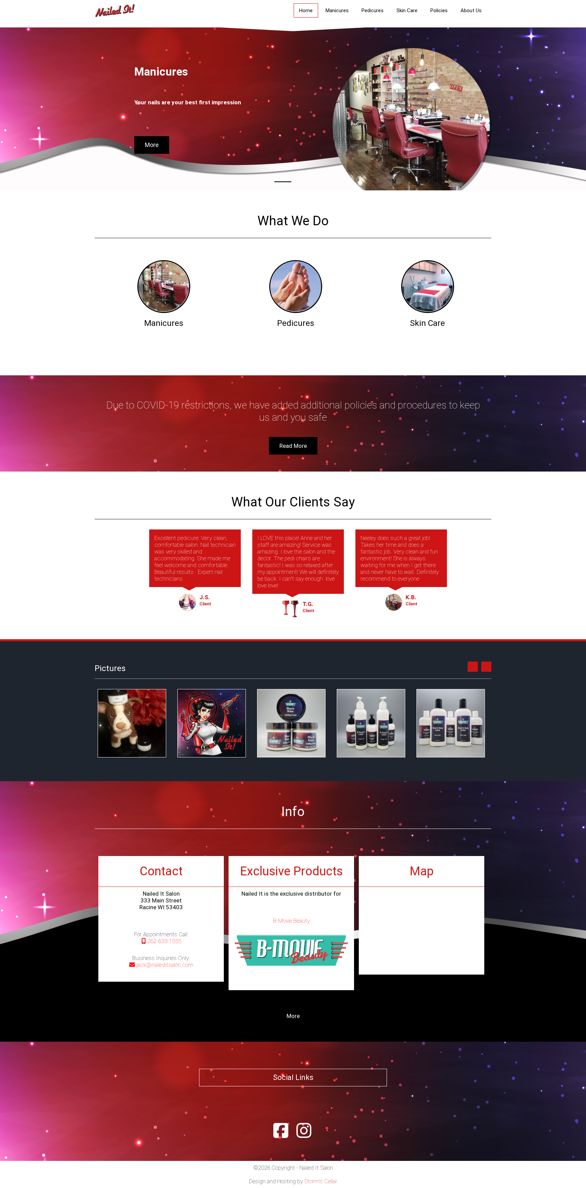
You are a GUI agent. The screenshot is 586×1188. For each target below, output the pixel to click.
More (152, 144)
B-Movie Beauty (291, 920)
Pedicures (373, 10)
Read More (293, 445)
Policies (439, 10)
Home (306, 10)
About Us (471, 10)
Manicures (337, 10)
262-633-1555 (163, 941)
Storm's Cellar (320, 1181)
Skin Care (406, 10)
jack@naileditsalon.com (164, 964)
